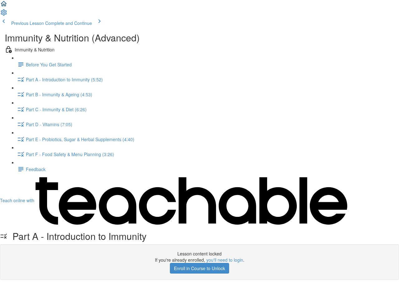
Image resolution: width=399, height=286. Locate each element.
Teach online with (18, 200)
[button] (3, 5)
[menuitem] (3, 14)
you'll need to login (224, 260)
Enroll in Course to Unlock (199, 268)
